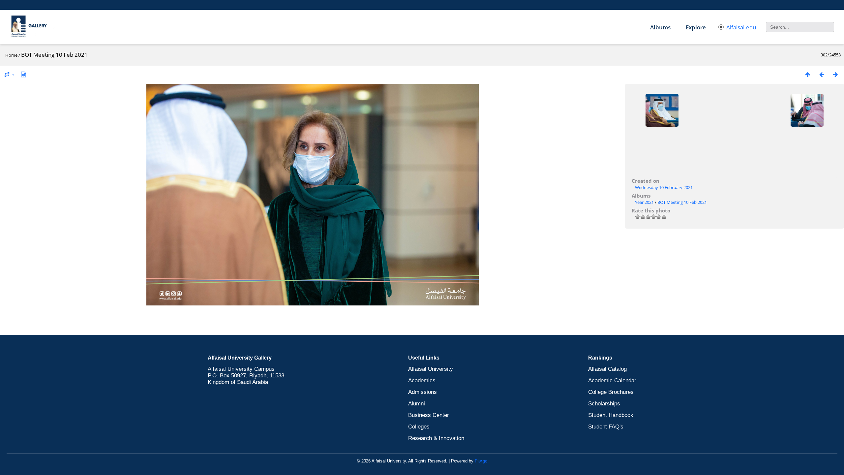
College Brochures (611, 392)
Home (11, 55)
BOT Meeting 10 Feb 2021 (682, 202)
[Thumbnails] (808, 74)
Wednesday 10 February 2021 (664, 187)
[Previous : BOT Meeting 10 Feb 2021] (822, 74)
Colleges (419, 427)
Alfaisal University (430, 369)
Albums (660, 27)
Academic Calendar (612, 380)
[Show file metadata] (23, 74)
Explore (696, 27)
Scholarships (604, 403)
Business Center (428, 415)
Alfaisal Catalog (607, 369)
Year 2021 (644, 202)
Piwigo (481, 461)
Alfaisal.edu (741, 27)
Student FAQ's (605, 427)
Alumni (416, 403)
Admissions (422, 392)
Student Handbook (610, 415)
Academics (422, 380)
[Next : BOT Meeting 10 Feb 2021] (835, 74)
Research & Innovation (436, 438)
